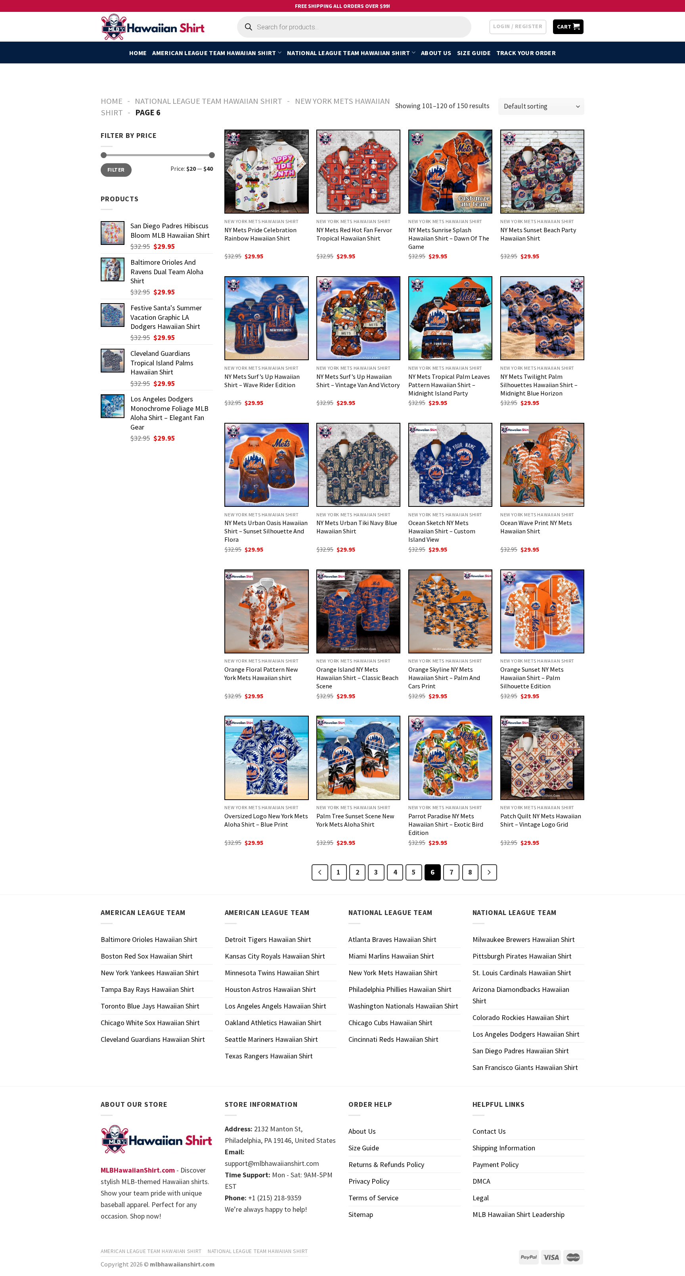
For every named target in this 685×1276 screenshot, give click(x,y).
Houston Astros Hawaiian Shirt (270, 989)
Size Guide (474, 53)
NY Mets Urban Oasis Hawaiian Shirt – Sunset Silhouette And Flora (266, 531)
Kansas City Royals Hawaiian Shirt (275, 956)
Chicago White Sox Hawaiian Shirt (150, 1022)
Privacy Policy (368, 1181)
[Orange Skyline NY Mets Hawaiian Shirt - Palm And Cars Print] (450, 611)
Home (138, 53)
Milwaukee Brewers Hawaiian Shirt (524, 939)
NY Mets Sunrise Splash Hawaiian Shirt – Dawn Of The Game (448, 238)
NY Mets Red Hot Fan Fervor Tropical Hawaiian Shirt (354, 234)
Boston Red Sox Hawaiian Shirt (147, 956)
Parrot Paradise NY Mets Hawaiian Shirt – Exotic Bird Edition (445, 824)
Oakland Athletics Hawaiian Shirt (273, 1022)
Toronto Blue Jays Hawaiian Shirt (150, 1005)
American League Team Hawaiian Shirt (214, 53)
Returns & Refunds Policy (386, 1164)
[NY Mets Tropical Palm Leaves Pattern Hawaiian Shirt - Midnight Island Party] (450, 318)
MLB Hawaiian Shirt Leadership (518, 1214)
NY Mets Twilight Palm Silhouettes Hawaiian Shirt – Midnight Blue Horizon (539, 384)
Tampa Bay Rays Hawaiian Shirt (147, 989)
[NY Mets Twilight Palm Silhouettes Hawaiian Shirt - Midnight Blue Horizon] (542, 318)
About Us (436, 53)
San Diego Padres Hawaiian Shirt (521, 1050)
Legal (481, 1197)
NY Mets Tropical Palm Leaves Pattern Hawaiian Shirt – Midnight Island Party (449, 384)
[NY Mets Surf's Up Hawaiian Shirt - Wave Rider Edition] (266, 318)
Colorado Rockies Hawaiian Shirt (521, 1017)
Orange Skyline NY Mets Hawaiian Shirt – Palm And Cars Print (444, 677)
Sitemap (360, 1214)
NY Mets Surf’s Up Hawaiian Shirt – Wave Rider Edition (262, 380)
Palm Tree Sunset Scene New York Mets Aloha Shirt (355, 820)
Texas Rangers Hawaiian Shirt (269, 1055)
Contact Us (489, 1131)
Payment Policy (496, 1164)
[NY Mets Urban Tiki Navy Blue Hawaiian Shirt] (358, 465)
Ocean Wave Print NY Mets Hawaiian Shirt (536, 527)
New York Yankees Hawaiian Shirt (150, 972)
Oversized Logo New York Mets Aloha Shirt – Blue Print (266, 820)
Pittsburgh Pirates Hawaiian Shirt (522, 956)
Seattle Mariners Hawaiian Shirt (271, 1039)
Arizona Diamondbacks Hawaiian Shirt (521, 995)
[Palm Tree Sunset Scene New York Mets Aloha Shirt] (358, 757)
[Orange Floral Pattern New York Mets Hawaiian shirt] (266, 611)
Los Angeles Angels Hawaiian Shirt (275, 1005)
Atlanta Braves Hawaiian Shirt (392, 939)
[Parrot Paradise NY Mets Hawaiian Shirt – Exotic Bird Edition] (450, 757)
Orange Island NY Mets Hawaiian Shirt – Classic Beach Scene (357, 677)
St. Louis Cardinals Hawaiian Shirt (522, 972)
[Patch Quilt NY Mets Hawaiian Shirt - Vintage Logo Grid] (542, 757)
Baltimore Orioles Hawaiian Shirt (149, 939)
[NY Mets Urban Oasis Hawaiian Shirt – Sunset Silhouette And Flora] (266, 465)
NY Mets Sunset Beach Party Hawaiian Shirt (538, 234)
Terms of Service (373, 1197)
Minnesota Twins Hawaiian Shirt (272, 972)
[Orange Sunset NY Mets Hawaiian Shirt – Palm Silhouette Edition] (542, 611)
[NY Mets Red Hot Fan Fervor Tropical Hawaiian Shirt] (358, 171)
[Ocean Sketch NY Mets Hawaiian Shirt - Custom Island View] (450, 465)
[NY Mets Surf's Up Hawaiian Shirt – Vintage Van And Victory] (358, 318)
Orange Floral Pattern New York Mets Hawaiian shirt (261, 673)
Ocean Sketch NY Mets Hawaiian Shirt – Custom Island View (441, 531)
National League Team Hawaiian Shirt (348, 53)
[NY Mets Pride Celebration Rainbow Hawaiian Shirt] (266, 171)
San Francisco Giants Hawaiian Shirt (525, 1067)
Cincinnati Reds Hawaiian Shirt (393, 1039)
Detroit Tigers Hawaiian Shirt (268, 939)
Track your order (526, 53)
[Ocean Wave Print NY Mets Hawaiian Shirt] (542, 465)
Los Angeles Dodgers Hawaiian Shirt (526, 1034)
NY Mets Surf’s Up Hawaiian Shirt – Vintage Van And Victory (358, 380)
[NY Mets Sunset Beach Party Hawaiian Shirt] (542, 171)
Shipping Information (504, 1147)
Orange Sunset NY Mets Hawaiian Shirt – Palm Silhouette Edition (532, 677)
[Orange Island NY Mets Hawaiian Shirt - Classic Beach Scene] (358, 611)
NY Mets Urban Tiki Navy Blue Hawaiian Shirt (356, 527)
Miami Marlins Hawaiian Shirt (391, 956)
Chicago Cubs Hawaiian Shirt (390, 1022)
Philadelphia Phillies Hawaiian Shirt (400, 989)
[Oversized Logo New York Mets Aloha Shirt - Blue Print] (266, 757)
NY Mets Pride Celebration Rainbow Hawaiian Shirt (260, 234)
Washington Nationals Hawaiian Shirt (403, 1005)
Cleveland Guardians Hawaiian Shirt (153, 1039)
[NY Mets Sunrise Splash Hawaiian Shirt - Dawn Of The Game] (450, 171)
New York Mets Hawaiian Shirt (393, 972)
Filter (115, 169)
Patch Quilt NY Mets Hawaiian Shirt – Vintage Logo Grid (540, 820)
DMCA (481, 1181)
